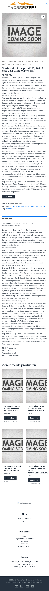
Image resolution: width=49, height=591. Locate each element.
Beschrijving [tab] (7, 218)
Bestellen (8, 196)
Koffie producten (24, 518)
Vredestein (9, 209)
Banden (14, 206)
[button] (43, 17)
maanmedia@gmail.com (24, 564)
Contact (24, 536)
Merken (24, 521)
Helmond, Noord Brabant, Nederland (24, 562)
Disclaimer (24, 544)
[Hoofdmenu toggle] (3, 5)
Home (4, 61)
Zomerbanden (40, 206)
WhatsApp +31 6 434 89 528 (24, 567)
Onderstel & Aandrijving (16, 61)
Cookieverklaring (24, 541)
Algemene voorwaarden (24, 539)
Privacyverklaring (24, 546)
